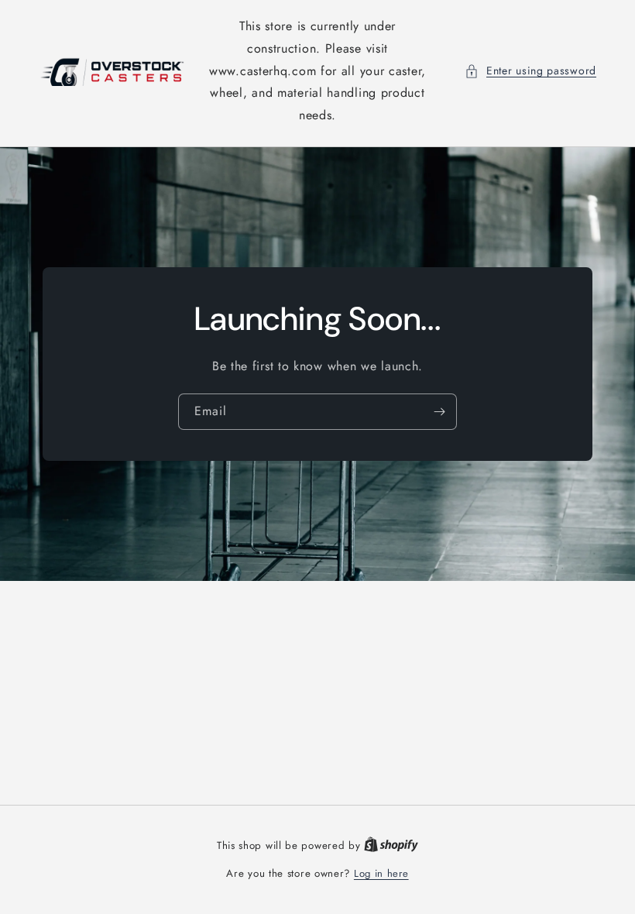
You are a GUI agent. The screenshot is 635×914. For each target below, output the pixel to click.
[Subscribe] (439, 411)
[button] (530, 71)
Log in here (381, 873)
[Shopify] (391, 845)
